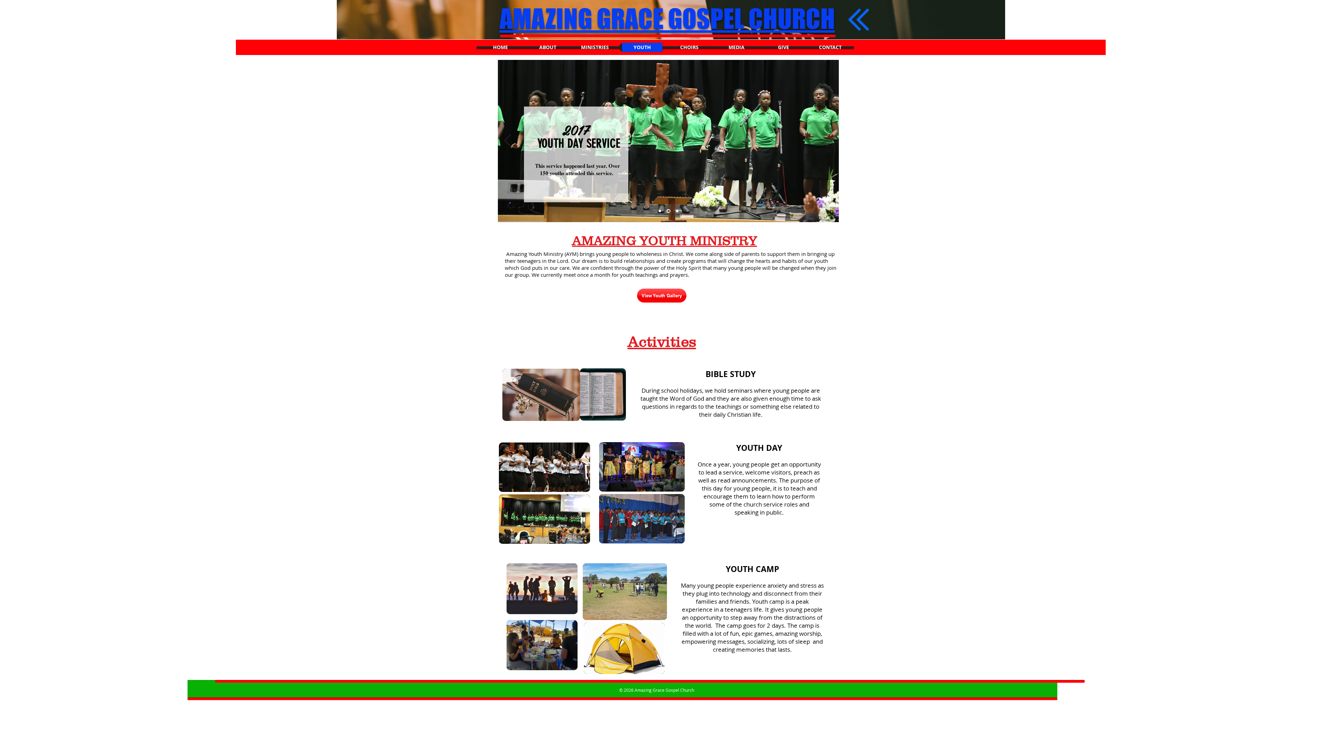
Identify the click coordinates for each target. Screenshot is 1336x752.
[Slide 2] (668, 211)
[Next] (829, 141)
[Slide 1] (660, 211)
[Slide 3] (676, 211)
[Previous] (507, 141)
